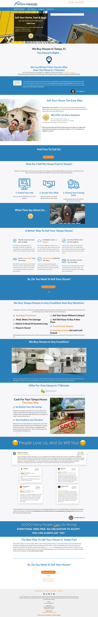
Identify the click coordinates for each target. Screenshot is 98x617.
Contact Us (50, 9)
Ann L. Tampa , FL (80, 91)
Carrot (59, 615)
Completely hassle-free (69, 72)
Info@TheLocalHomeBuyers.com (49, 612)
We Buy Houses (39, 591)
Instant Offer (27, 258)
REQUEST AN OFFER (48, 287)
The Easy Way (30, 402)
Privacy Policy (53, 591)
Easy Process (47, 258)
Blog (48, 591)
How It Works (31, 9)
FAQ (45, 591)
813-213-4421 (48, 157)
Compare (41, 9)
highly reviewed (49, 547)
